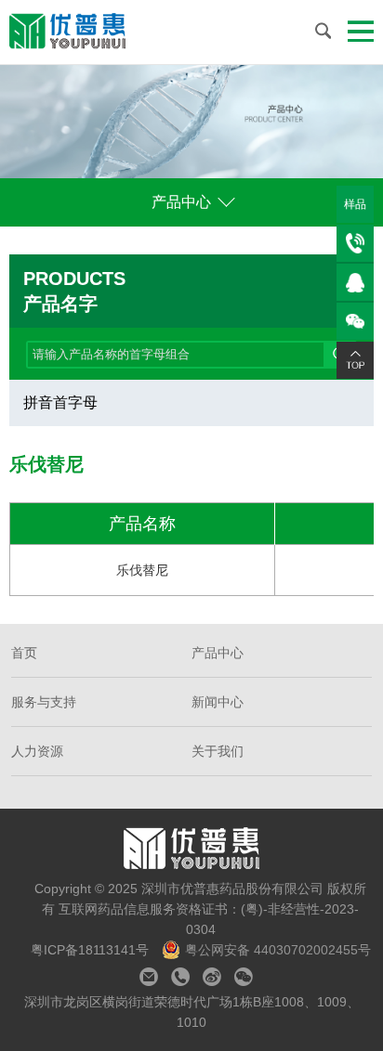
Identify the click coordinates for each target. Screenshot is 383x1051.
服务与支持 (43, 701)
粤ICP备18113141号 (91, 949)
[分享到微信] (243, 976)
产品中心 (183, 202)
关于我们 (218, 751)
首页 (24, 652)
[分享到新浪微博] (212, 976)
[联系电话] (180, 976)
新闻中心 (218, 701)
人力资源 (37, 751)
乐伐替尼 (142, 570)
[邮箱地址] (148, 976)
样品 (355, 204)
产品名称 (142, 523)
